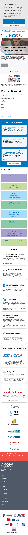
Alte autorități (5, 501)
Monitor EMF (4, 97)
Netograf (3, 100)
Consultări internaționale (7, 498)
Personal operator (5, 496)
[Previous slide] (2, 71)
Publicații (4, 483)
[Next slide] (26, 71)
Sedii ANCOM (4, 489)
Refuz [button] (14, 22)
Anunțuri (4, 481)
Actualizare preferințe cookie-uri (6, 30)
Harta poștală (4, 111)
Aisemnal (3, 94)
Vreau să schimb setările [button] (14, 25)
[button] (1, 35)
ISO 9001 (4, 507)
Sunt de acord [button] (14, 19)
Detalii (4, 65)
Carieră (3, 486)
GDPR (3, 504)
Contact (3, 475)
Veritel (2, 105)
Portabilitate (4, 103)
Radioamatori (4, 493)
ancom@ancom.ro (7, 471)
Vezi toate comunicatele (14, 163)
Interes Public (5, 478)
